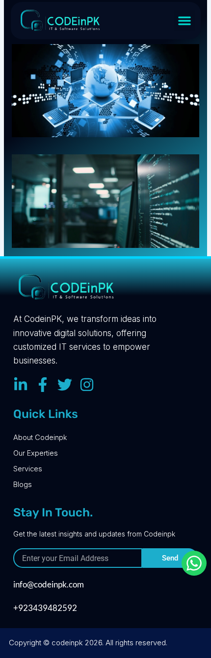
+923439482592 (45, 608)
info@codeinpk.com (48, 584)
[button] (184, 20)
